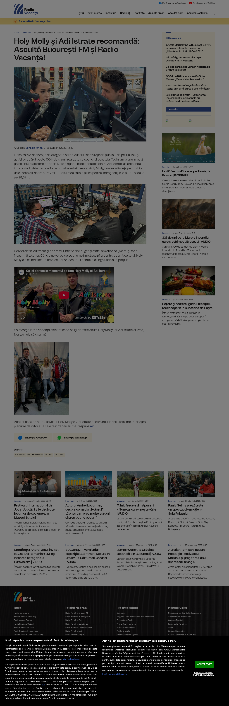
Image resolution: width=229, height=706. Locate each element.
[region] (114, 671)
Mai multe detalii (71, 659)
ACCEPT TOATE (204, 664)
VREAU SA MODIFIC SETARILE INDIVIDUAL (203, 674)
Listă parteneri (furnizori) (115, 674)
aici (43, 685)
